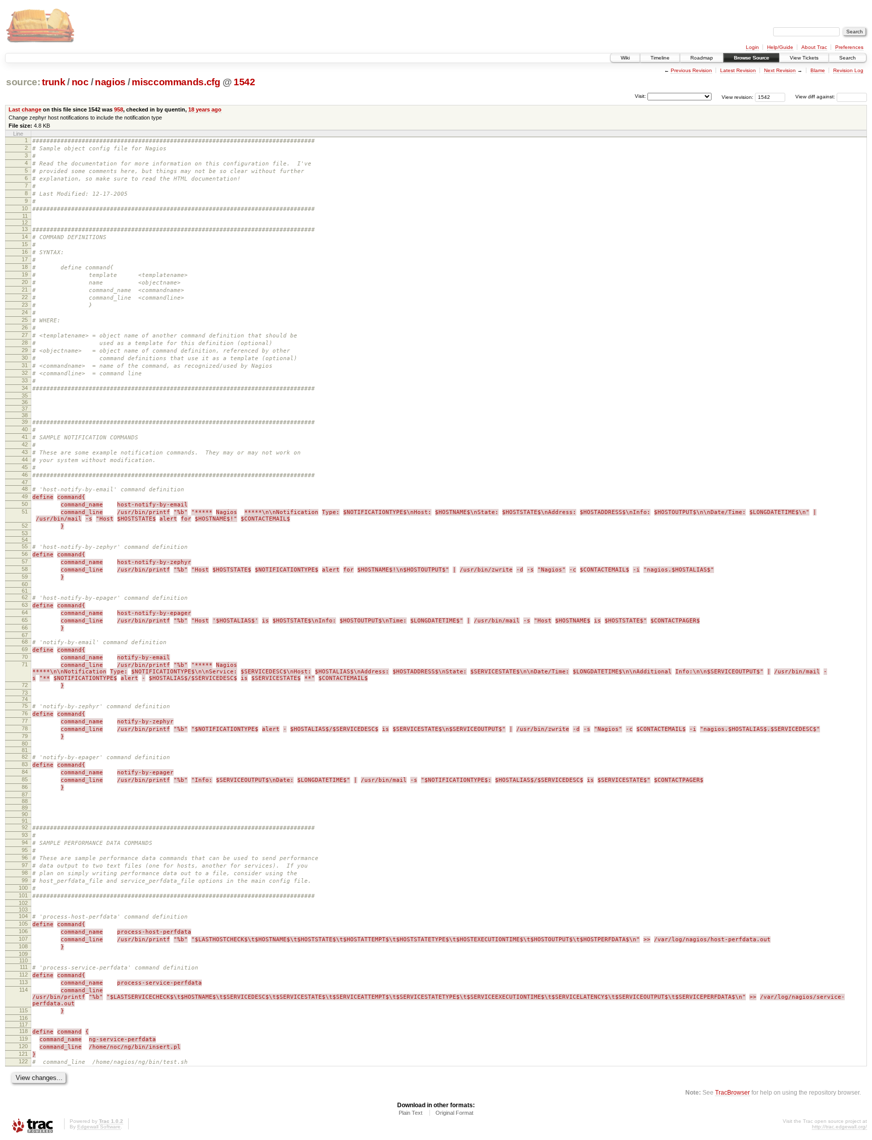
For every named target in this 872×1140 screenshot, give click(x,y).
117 (23, 1024)
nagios (110, 82)
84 (25, 772)
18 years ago (205, 109)
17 (25, 259)
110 (23, 960)
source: (23, 82)
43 (25, 452)
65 (25, 620)
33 (25, 380)
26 (25, 327)
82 (25, 757)
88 (25, 801)
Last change (25, 109)
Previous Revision (691, 70)
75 (25, 706)
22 (25, 297)
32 (25, 373)
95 (25, 850)
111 (24, 967)
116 (23, 1018)
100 (23, 888)
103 (23, 909)
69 (25, 649)
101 (23, 895)
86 (25, 787)
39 (25, 422)
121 (23, 1054)
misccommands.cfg (176, 82)
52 (25, 526)
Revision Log (848, 70)
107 (23, 939)
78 (25, 728)
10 (25, 208)
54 (25, 540)
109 (23, 954)
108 (23, 946)
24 (25, 312)
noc (80, 82)
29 (25, 350)
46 (25, 475)
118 (23, 1031)
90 (25, 814)
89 (25, 808)
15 (25, 244)
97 (25, 865)
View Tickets (804, 58)
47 (25, 482)
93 (25, 835)
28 (25, 342)
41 (25, 437)
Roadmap (701, 58)
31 (25, 365)
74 (25, 699)
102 (23, 903)
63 (25, 605)
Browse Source (751, 58)
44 (25, 460)
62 (25, 597)
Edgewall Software (99, 1126)
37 (25, 409)
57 (25, 561)
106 (23, 931)
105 (23, 924)
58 (25, 569)
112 (23, 975)
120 (23, 1046)
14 (25, 237)
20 (25, 282)
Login (752, 47)
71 (25, 664)
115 (23, 1010)
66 (25, 627)
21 (25, 290)
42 (25, 444)
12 (25, 222)
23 (25, 305)
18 (25, 267)
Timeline (660, 58)
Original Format (454, 1113)
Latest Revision (738, 70)
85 (25, 779)
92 (25, 827)
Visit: (640, 96)
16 (25, 252)
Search (847, 58)
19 (25, 274)
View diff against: (816, 96)
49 (25, 496)
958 (118, 109)
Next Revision (780, 70)
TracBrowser (732, 1092)
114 (23, 990)
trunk (53, 82)
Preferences (849, 47)
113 (23, 982)
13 (25, 229)
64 (25, 612)
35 (25, 395)
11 (25, 216)
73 (25, 693)
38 (25, 415)
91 (25, 821)
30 (25, 358)
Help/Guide (780, 47)
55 (25, 546)
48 (25, 489)
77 (25, 721)
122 (23, 1061)
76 (25, 713)
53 (25, 533)
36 (25, 402)
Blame (817, 70)
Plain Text (410, 1113)
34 (25, 388)
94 (25, 842)
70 (25, 657)
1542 (244, 82)
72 (25, 685)
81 (25, 750)
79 (25, 736)
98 (25, 873)
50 (25, 504)
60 (25, 584)
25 (25, 320)
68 (25, 642)
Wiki (625, 58)
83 (25, 764)
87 (25, 794)
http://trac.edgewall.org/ (839, 1126)
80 (25, 743)
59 (25, 577)
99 (25, 880)
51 (25, 511)
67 (25, 635)
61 (25, 591)
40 (25, 429)
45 (25, 467)
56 (25, 554)
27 (25, 335)
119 (23, 1039)
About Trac (814, 47)
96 (25, 857)
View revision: (737, 96)
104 (23, 916)
